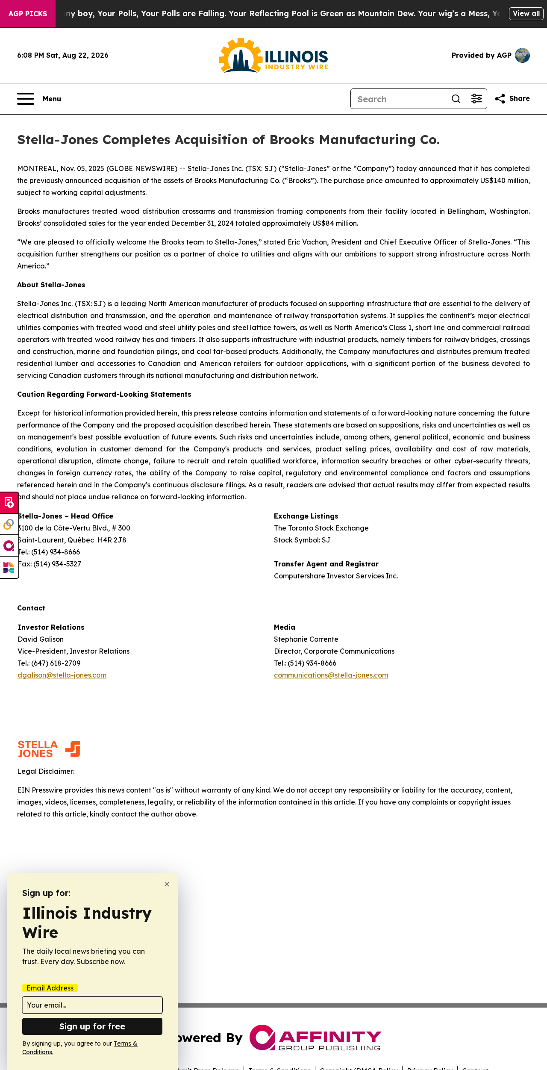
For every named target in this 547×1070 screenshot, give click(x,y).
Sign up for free (92, 1026)
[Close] (167, 884)
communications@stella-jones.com (331, 675)
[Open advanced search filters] (476, 99)
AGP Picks (28, 13)
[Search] (456, 99)
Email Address (50, 988)
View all (526, 13)
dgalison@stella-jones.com (62, 675)
